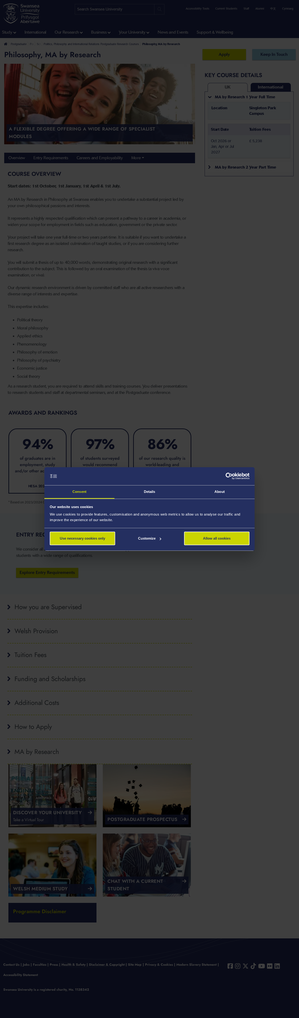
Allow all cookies (217, 538)
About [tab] (219, 492)
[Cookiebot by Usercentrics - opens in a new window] (229, 476)
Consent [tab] (79, 492)
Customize (147, 538)
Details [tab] (149, 492)
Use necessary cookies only (82, 538)
